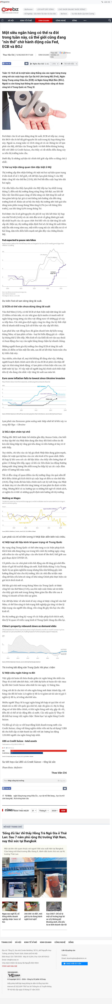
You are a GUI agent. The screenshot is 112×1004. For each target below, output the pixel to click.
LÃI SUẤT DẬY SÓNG (45, 9)
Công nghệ (59, 942)
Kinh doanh (44, 55)
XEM (63, 811)
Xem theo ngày (21, 811)
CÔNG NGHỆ (61, 20)
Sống (71, 942)
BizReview (29, 9)
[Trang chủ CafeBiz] (2, 20)
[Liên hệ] (26, 63)
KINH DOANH (44, 20)
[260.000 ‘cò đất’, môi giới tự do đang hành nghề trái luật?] (34, 906)
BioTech (64, 14)
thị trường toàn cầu (21, 798)
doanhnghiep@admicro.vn (76, 958)
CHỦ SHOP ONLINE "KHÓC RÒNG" (72, 9)
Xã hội (18, 942)
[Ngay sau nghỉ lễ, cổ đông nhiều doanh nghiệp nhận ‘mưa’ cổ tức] (12, 906)
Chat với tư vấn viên (73, 964)
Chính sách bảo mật (9, 966)
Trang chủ (6, 942)
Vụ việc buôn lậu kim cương (83, 14)
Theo (34, 781)
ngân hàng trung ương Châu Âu (26, 796)
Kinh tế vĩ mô (30, 942)
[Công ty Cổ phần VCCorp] (14, 974)
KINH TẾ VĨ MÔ (26, 20)
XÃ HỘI (11, 20)
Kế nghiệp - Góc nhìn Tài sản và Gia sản (40, 14)
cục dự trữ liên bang (47, 796)
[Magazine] (4, 2)
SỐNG (74, 20)
